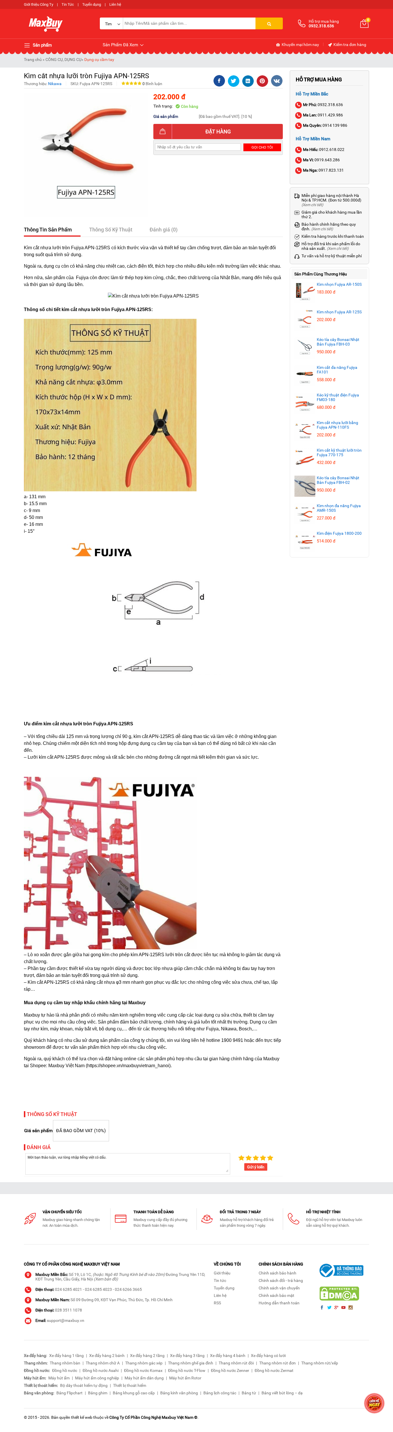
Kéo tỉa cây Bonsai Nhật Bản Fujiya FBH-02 (338, 480)
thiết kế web (81, 1417)
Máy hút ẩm (59, 1378)
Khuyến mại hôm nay (300, 44)
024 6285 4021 (68, 1289)
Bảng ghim (97, 1393)
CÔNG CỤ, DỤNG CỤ (63, 59)
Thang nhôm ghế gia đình (190, 1363)
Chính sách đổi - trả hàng (281, 1280)
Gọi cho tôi (262, 147)
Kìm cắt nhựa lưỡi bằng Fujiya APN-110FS (337, 425)
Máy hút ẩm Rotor (185, 1378)
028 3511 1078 (68, 1310)
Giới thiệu (222, 1273)
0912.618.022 (323, 149)
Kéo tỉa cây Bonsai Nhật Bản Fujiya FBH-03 (338, 341)
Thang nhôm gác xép (144, 1363)
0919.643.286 (321, 160)
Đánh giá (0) (164, 230)
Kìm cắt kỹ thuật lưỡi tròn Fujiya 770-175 (339, 452)
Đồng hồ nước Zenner (230, 1370)
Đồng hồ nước (64, 1370)
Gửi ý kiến (255, 1167)
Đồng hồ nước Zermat (274, 1370)
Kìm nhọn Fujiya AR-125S (339, 312)
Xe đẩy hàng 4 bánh (227, 1355)
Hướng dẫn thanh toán (279, 1303)
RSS (217, 1303)
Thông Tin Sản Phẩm (48, 230)
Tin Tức (68, 4)
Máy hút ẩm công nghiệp (97, 1378)
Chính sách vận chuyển (279, 1288)
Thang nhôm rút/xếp (319, 1363)
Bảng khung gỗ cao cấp (134, 1393)
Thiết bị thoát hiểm (129, 1385)
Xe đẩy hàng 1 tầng (66, 1355)
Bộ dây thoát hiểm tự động (84, 1385)
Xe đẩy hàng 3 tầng (187, 1355)
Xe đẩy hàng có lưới (268, 1355)
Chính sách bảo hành (277, 1273)
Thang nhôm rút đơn (277, 1363)
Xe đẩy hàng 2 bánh (107, 1355)
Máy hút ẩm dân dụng (144, 1378)
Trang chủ (33, 59)
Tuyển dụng (91, 4)
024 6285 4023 (98, 1289)
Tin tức (220, 1280)
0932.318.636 (323, 104)
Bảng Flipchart (69, 1393)
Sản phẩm (42, 45)
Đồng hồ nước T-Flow (186, 1370)
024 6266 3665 (128, 1289)
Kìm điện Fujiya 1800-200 (339, 533)
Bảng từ (249, 1393)
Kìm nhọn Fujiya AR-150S (339, 284)
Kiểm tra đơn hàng (349, 44)
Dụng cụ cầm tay (99, 59)
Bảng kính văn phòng (179, 1393)
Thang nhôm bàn (65, 1363)
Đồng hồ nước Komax (143, 1370)
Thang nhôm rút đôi (236, 1363)
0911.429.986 (323, 115)
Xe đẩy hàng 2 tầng (147, 1355)
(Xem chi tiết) (312, 205)
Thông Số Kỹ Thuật (110, 230)
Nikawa (55, 83)
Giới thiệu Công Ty (38, 4)
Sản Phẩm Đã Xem (121, 44)
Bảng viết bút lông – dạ (282, 1393)
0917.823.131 (323, 170)
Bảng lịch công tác (219, 1393)
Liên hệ (115, 4)
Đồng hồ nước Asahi (101, 1370)
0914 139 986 (325, 125)
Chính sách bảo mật (276, 1295)
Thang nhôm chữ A (103, 1363)
